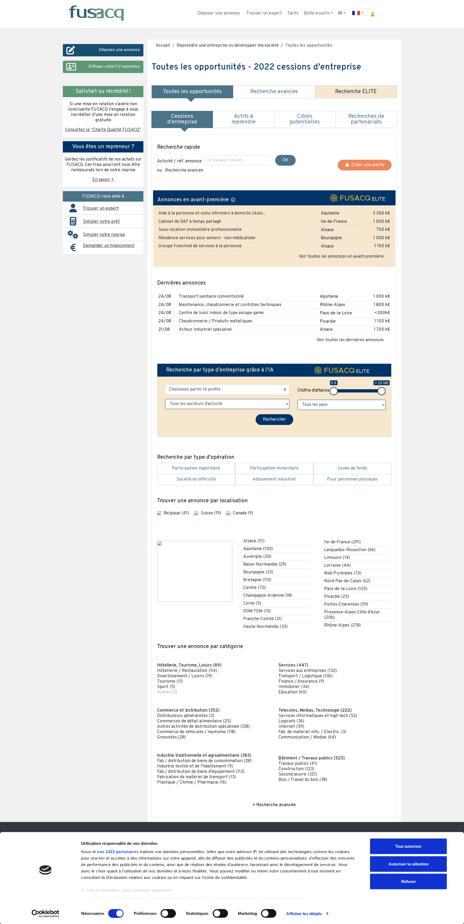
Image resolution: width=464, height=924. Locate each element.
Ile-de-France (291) (342, 542)
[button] (373, 14)
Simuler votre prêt (101, 221)
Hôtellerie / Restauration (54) (187, 671)
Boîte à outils (317, 13)
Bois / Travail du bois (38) (302, 780)
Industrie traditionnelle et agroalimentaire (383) (204, 755)
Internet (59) (291, 726)
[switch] (168, 913)
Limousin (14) (337, 558)
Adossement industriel (274, 479)
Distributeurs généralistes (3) (185, 716)
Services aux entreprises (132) (307, 671)
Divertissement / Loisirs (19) (184, 676)
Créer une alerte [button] (366, 165)
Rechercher (274, 419)
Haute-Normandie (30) (265, 627)
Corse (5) (252, 603)
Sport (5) (166, 687)
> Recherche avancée (274, 805)
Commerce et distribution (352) (188, 710)
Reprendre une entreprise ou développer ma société (228, 45)
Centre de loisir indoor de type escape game (221, 313)
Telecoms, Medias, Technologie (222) (315, 710)
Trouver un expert (264, 13)
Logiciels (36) (291, 721)
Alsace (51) (253, 541)
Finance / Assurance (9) (301, 681)
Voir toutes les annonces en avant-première (341, 256)
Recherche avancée (184, 170)
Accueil (163, 45)
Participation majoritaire (196, 468)
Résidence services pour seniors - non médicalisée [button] (206, 238)
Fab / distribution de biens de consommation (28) (204, 761)
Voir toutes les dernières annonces (350, 340)
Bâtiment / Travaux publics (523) (311, 758)
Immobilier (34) (293, 687)
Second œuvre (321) (297, 774)
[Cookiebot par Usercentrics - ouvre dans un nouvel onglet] (45, 914)
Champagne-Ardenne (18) (267, 595)
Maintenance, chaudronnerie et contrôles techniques (230, 305)
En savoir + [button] (103, 180)
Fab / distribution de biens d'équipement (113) (200, 771)
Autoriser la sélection (409, 863)
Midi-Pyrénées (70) (342, 573)
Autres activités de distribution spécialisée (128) (203, 726)
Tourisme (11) (170, 681)
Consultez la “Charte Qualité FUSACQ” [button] (103, 130)
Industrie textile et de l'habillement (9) (195, 766)
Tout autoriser (408, 846)
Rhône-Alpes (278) (342, 625)
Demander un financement (109, 246)
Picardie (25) (336, 596)
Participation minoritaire (274, 468)
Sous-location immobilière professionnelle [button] (200, 229)
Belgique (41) (177, 513)
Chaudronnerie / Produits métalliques (215, 321)
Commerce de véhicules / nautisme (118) (196, 732)
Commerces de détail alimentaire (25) (194, 721)
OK (285, 160)
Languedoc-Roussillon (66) (349, 550)
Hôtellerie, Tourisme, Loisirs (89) (189, 665)
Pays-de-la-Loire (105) (345, 589)
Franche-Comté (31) (262, 619)
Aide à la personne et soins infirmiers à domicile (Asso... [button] (212, 213)
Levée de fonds (352, 468)
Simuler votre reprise (104, 235)
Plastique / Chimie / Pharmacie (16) (191, 782)
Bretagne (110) (257, 580)
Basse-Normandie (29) (264, 564)
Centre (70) (254, 588)
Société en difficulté (196, 479)
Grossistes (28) (171, 737)
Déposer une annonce (219, 13)
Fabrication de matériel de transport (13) (196, 777)
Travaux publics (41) (297, 763)
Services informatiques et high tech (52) (317, 716)
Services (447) (293, 665)
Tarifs (293, 13)
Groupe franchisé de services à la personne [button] (200, 246)
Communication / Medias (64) (307, 737)
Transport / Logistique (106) (305, 676)
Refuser (408, 881)
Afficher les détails (304, 913)
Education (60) (292, 692)
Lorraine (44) (337, 565)
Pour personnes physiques (352, 479)
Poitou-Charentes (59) (346, 604)
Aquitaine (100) (258, 549)
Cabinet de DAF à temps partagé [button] (189, 221)
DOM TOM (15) (257, 611)
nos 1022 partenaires (118, 851)
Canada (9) (243, 513)
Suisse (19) (211, 513)
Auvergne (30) (257, 556)
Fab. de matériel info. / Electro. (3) (312, 732)
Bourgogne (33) (258, 572)
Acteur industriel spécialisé (205, 329)
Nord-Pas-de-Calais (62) (347, 581)
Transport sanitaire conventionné (211, 296)
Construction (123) (296, 769)
